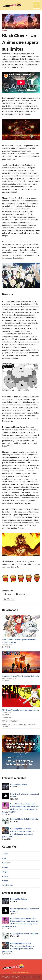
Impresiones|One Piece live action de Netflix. (20, 676)
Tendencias (7, 885)
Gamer (5, 867)
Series (5, 881)
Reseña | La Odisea (18, 784)
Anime (4, 30)
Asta (5, 724)
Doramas (6, 863)
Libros (5, 876)
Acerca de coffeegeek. (21, 972)
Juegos (5, 872)
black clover (25, 724)
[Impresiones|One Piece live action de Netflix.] (21, 662)
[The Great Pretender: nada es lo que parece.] (21, 696)
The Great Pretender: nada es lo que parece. (20, 710)
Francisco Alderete (10, 721)
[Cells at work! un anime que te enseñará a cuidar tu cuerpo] (21, 626)
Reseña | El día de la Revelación (24, 819)
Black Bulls (13, 724)
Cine (4, 858)
